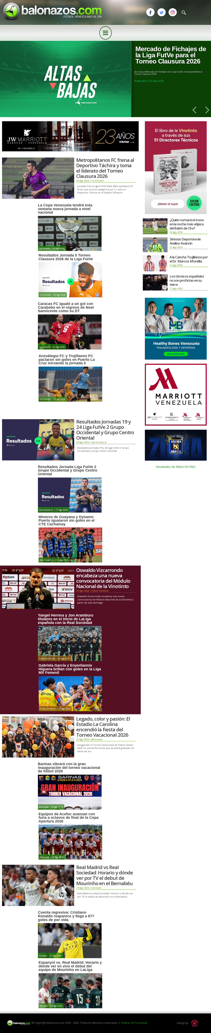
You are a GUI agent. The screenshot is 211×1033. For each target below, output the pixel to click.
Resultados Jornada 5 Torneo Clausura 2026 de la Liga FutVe (66, 257)
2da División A (98, 442)
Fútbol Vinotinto (100, 590)
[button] (193, 109)
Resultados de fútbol (170, 467)
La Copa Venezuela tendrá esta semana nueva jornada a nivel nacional (65, 208)
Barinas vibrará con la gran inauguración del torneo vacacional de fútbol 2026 (69, 767)
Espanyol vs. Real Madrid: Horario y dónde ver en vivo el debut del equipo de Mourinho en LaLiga (70, 966)
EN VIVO (190, 467)
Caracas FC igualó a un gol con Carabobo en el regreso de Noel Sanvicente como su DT (66, 307)
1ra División (97, 180)
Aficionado (97, 739)
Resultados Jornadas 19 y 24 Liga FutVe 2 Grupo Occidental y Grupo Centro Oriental (105, 429)
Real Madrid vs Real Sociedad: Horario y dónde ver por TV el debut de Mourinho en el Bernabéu (104, 875)
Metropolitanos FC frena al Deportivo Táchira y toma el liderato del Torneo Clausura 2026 (105, 167)
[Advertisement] (176, 503)
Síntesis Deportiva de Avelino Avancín (185, 241)
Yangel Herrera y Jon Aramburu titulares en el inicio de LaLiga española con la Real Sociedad (65, 619)
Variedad (96, 887)
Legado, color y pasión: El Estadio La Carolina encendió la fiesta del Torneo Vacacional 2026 (103, 726)
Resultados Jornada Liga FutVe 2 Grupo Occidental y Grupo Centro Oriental (67, 470)
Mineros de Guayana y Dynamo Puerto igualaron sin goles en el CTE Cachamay (67, 520)
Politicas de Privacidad (134, 1023)
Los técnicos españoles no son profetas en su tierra (187, 280)
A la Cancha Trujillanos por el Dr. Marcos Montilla (189, 259)
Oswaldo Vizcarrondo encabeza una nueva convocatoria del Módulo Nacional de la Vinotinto (103, 578)
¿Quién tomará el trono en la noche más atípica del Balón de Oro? (187, 224)
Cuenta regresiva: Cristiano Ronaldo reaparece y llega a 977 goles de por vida (66, 916)
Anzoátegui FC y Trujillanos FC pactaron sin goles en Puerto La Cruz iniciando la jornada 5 (67, 359)
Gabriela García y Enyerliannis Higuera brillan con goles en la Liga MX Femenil (70, 669)
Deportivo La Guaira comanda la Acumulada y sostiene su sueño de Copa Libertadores (170, 58)
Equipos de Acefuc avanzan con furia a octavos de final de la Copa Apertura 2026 (68, 817)
